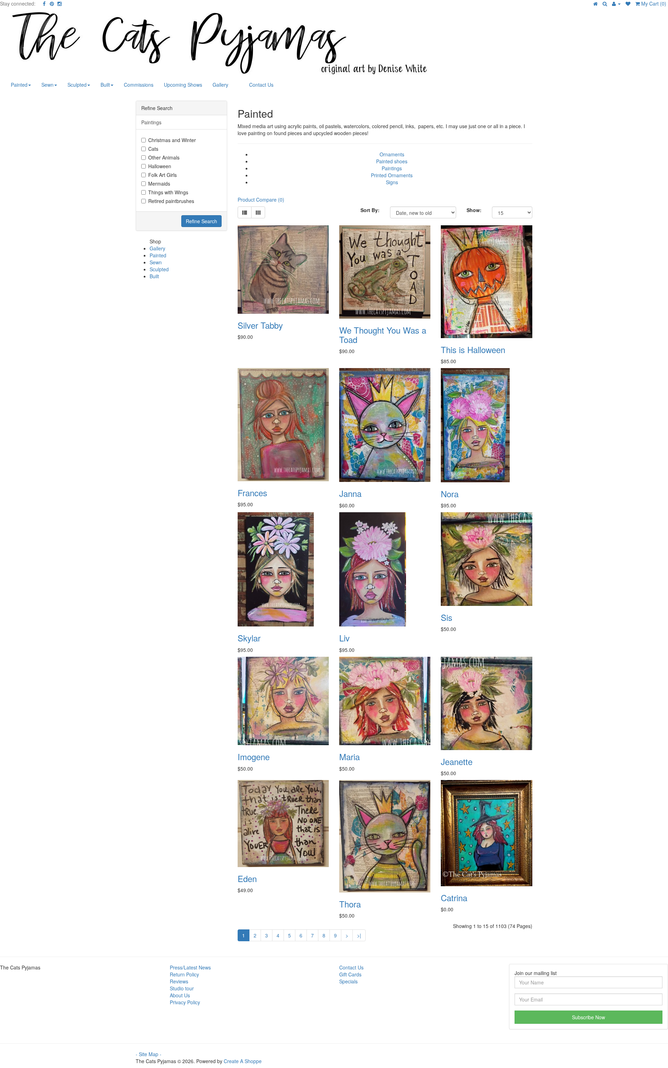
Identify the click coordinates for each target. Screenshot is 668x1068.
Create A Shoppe (243, 1061)
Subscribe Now (588, 1017)
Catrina (454, 897)
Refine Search (201, 221)
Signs (392, 182)
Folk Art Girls (162, 174)
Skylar (249, 638)
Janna (350, 493)
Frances (252, 492)
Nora (450, 494)
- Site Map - (148, 1054)
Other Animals (164, 157)
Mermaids (159, 183)
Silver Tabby (260, 325)
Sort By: (370, 209)
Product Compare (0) (261, 199)
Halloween (159, 166)
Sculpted (77, 84)
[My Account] (616, 3)
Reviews (179, 981)
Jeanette (456, 761)
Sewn (47, 84)
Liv (344, 638)
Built (105, 84)
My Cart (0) (653, 3)
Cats (153, 148)
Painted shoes (391, 161)
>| (359, 935)
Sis (446, 617)
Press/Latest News (190, 967)
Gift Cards (350, 974)
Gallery (220, 84)
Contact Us (261, 84)
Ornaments (392, 154)
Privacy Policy (185, 1002)
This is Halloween (473, 349)
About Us (180, 995)
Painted (19, 84)
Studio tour (182, 988)
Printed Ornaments (392, 175)
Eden (247, 878)
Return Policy (184, 974)
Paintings (392, 168)
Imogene (254, 756)
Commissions (138, 84)
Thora (350, 904)
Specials (348, 981)
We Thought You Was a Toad (382, 334)
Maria (349, 756)
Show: (474, 209)
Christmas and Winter (172, 140)
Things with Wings (168, 192)
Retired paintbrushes (171, 200)
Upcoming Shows (183, 84)
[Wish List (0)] (628, 3)
